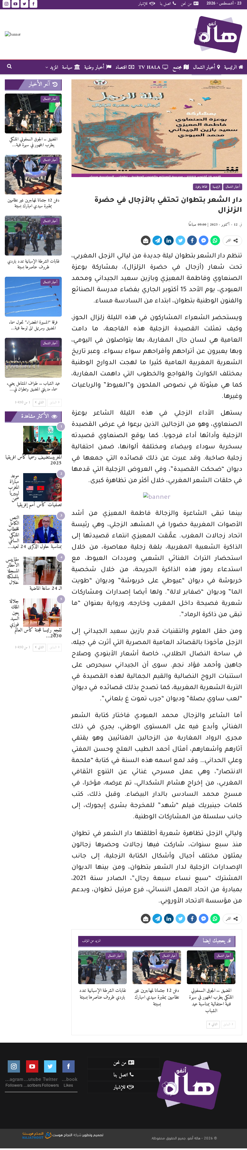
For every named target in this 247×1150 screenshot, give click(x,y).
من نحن (186, 3)
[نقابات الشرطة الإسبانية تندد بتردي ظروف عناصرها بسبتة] (102, 967)
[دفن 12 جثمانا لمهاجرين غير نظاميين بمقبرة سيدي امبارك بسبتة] (157, 967)
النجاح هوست (61, 1134)
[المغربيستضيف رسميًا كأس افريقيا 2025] (42, 440)
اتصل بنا (165, 3)
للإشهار (143, 3)
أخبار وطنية (94, 67)
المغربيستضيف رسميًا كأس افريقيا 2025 (33, 460)
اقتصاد (121, 67)
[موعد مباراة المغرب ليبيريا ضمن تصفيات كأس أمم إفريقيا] (42, 487)
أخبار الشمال (204, 67)
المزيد (54, 67)
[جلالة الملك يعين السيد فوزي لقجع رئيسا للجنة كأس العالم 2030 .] (42, 612)
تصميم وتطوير (92, 1134)
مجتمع (177, 67)
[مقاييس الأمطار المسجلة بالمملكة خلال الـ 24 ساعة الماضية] (42, 571)
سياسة (67, 67)
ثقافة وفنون (201, 187)
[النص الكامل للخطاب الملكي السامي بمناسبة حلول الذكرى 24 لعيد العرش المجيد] (42, 529)
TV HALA (149, 67)
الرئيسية (230, 67)
